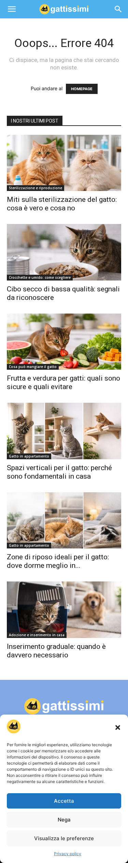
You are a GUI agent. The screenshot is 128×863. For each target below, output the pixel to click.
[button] (117, 727)
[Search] (118, 9)
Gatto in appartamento (29, 456)
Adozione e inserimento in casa (37, 635)
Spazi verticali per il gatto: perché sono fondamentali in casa (59, 472)
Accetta (64, 801)
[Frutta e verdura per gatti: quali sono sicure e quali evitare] (64, 342)
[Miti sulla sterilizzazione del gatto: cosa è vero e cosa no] (64, 163)
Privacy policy (67, 853)
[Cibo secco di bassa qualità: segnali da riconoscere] (64, 252)
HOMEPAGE (82, 88)
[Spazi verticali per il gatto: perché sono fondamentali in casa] (64, 431)
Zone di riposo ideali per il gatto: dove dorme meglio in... (58, 561)
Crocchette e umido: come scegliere (40, 277)
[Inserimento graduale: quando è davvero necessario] (64, 609)
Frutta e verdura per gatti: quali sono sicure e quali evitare (63, 382)
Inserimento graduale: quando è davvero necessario (56, 650)
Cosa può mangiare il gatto (33, 366)
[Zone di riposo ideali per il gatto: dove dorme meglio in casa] (64, 520)
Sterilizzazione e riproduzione (35, 188)
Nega (64, 819)
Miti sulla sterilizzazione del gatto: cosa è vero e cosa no (62, 203)
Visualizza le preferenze (64, 838)
